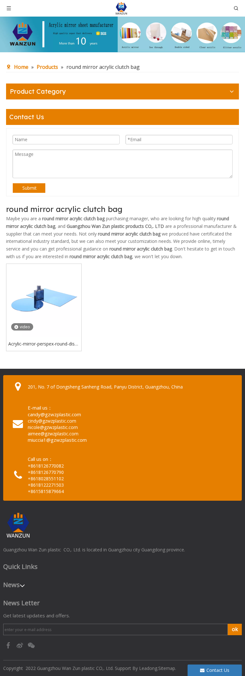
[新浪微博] (20, 645)
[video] (44, 301)
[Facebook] (9, 645)
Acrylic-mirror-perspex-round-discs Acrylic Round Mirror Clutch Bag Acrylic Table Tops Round (43, 344)
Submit (29, 188)
